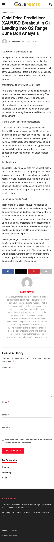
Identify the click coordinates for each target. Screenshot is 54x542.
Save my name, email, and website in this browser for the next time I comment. (28, 441)
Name (5, 402)
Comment (7, 367)
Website (6, 427)
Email (5, 414)
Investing (6, 472)
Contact (14, 530)
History (5, 467)
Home (4, 12)
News (11, 12)
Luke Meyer (15, 41)
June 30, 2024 (31, 41)
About (4, 530)
